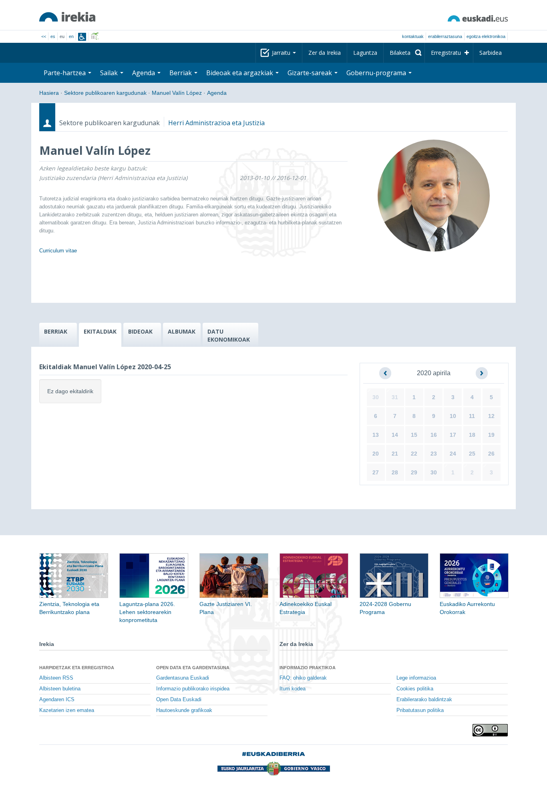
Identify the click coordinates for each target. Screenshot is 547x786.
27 (375, 472)
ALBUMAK (181, 331)
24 (453, 453)
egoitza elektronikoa (486, 36)
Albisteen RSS (56, 678)
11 (472, 416)
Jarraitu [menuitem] (282, 52)
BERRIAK (55, 331)
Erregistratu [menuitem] (446, 52)
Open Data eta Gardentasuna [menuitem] (192, 667)
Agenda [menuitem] (144, 72)
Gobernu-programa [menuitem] (377, 72)
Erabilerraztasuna (445, 36)
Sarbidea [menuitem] (490, 52)
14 (395, 435)
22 (414, 453)
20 (375, 453)
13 (375, 435)
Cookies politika (414, 689)
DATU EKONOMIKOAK (228, 335)
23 (433, 453)
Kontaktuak (413, 36)
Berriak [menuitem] (181, 72)
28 (395, 472)
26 (491, 453)
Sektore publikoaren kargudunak (105, 93)
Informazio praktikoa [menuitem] (308, 667)
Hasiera (49, 93)
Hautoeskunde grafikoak (184, 710)
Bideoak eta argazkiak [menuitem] (240, 72)
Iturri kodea (293, 689)
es (52, 36)
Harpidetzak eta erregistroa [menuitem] (76, 667)
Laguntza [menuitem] (365, 52)
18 (472, 435)
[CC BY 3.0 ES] (490, 730)
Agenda (217, 93)
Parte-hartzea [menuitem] (65, 72)
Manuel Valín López (177, 93)
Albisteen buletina (59, 689)
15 (414, 435)
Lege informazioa (416, 678)
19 (491, 435)
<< (43, 36)
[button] (385, 373)
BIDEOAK (140, 331)
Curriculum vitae (58, 251)
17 (453, 435)
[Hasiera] (67, 17)
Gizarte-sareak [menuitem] (311, 72)
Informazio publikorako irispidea (192, 689)
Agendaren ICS (56, 699)
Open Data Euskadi (178, 699)
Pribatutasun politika (420, 710)
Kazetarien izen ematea (66, 710)
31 (395, 397)
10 (453, 416)
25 (472, 453)
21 (395, 453)
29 (414, 472)
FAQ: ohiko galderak (303, 678)
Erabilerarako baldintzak (424, 699)
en (71, 36)
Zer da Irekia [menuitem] (324, 52)
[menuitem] (404, 53)
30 (375, 397)
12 (491, 416)
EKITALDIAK (100, 331)
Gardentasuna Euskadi (182, 678)
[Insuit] (82, 37)
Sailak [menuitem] (109, 72)
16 (433, 435)
